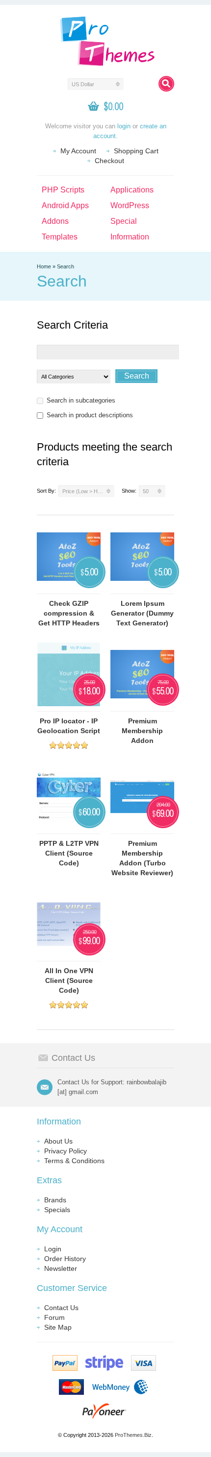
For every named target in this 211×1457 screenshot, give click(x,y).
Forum (54, 1317)
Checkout (109, 161)
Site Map (58, 1327)
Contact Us (61, 1308)
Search (65, 266)
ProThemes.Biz (133, 1435)
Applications (132, 190)
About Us (58, 1141)
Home (44, 266)
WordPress (129, 205)
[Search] (166, 84)
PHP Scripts (63, 190)
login (124, 126)
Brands (55, 1200)
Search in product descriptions (90, 415)
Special (123, 221)
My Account (78, 151)
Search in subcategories (81, 400)
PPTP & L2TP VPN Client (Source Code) (69, 853)
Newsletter (60, 1268)
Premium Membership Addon (142, 730)
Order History (65, 1259)
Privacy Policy (65, 1151)
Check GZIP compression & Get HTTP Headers (69, 613)
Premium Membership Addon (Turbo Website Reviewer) (142, 858)
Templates (60, 237)
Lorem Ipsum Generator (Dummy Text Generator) (142, 613)
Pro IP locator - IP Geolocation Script (68, 726)
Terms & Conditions (74, 1161)
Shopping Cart (136, 151)
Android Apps (65, 205)
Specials (57, 1210)
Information (129, 237)
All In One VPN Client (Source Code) (69, 980)
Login (52, 1249)
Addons (55, 221)
